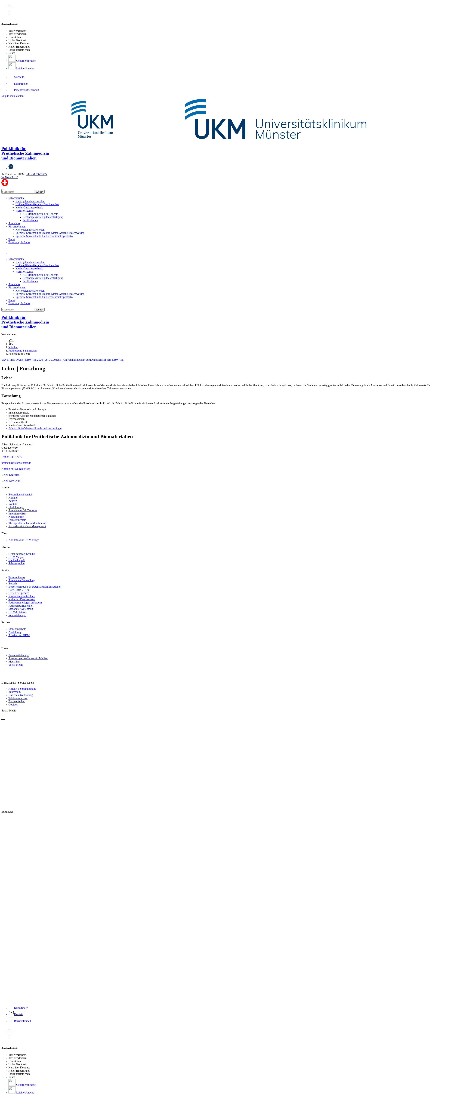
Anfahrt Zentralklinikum (22, 688)
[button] (12, 252)
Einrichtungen (16, 507)
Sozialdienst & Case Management (27, 526)
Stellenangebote (17, 628)
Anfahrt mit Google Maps (15, 468)
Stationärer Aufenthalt (20, 608)
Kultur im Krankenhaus (21, 599)
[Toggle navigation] (2, 189)
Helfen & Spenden (18, 592)
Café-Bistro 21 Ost (18, 589)
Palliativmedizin (17, 519)
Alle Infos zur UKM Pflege (23, 539)
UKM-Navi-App (10, 480)
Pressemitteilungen (18, 655)
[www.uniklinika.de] (177, 899)
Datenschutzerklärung (20, 695)
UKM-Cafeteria (17, 612)
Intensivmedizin (17, 513)
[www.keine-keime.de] (177, 992)
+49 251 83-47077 (11, 456)
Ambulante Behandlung (21, 580)
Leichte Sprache (25, 68)
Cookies (13, 704)
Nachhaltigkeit (16, 560)
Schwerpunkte (16, 197)
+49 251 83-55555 (36, 174)
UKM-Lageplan (10, 474)
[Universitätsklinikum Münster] (225, 120)
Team (11, 239)
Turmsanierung (16, 577)
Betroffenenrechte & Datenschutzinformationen (34, 586)
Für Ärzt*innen (17, 226)
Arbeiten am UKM (19, 635)
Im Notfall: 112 (9, 177)
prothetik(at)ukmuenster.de (16, 462)
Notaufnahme (16, 516)
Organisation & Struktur (21, 553)
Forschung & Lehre (19, 242)
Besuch (12, 583)
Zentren (12, 500)
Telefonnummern (17, 698)
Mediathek (14, 661)
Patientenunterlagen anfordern (25, 602)
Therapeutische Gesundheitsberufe (27, 523)
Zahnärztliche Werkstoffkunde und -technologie (34, 428)
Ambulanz (14, 223)
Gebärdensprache (26, 60)
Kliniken (13, 497)
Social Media (15, 664)
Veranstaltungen (17, 615)
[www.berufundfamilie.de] (177, 805)
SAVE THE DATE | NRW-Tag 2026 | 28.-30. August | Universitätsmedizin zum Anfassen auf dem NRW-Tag (62, 359)
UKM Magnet (16, 557)
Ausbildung (14, 632)
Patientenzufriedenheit (20, 605)
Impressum (14, 691)
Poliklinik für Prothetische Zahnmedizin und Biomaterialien (25, 153)
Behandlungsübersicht (20, 494)
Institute (12, 504)
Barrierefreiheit (16, 701)
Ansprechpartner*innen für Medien (28, 658)
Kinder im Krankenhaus (21, 596)
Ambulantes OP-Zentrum (22, 510)
